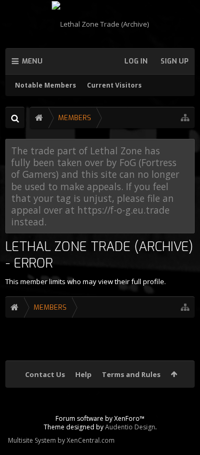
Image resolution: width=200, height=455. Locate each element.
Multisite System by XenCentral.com (61, 440)
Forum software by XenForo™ (100, 418)
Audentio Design (130, 427)
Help (83, 374)
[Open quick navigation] (185, 117)
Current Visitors (114, 85)
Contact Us (45, 374)
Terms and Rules (131, 374)
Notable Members (45, 85)
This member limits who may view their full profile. (85, 281)
